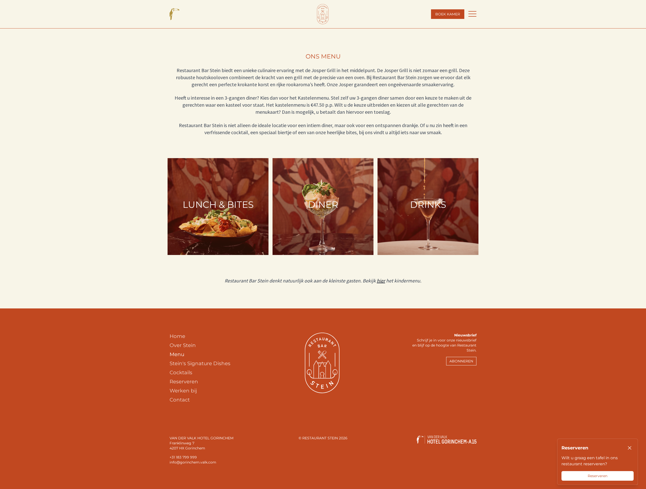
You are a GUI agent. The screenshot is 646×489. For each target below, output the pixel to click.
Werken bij (183, 391)
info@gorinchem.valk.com (193, 462)
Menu (177, 354)
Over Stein (183, 345)
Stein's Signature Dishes (200, 363)
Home (177, 336)
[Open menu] (472, 14)
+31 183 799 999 (183, 457)
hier (381, 280)
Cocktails (181, 372)
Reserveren (184, 382)
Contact (180, 400)
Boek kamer (447, 14)
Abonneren (461, 361)
